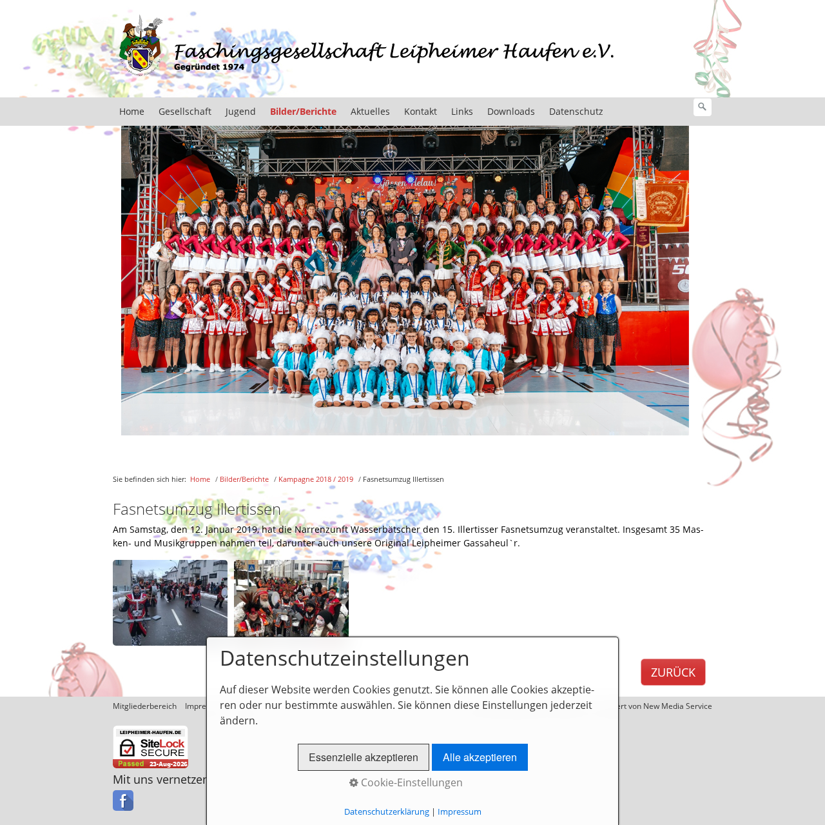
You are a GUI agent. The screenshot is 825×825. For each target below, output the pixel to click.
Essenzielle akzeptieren (363, 757)
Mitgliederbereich (145, 706)
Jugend (241, 111)
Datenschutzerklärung (386, 811)
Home (131, 111)
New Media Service (677, 706)
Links (462, 111)
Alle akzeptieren (480, 757)
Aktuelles (370, 111)
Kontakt (420, 111)
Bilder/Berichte (303, 111)
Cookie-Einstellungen (410, 782)
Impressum (459, 811)
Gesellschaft (185, 111)
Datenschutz (576, 111)
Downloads (511, 111)
